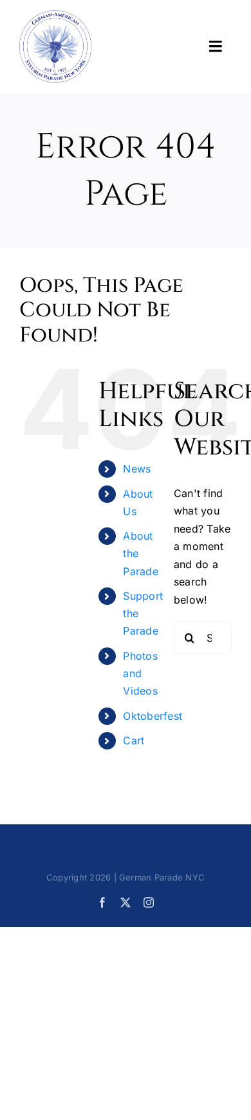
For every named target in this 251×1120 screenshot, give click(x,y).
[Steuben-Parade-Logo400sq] (55, 15)
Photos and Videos (140, 673)
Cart (133, 740)
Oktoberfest (152, 715)
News (137, 468)
